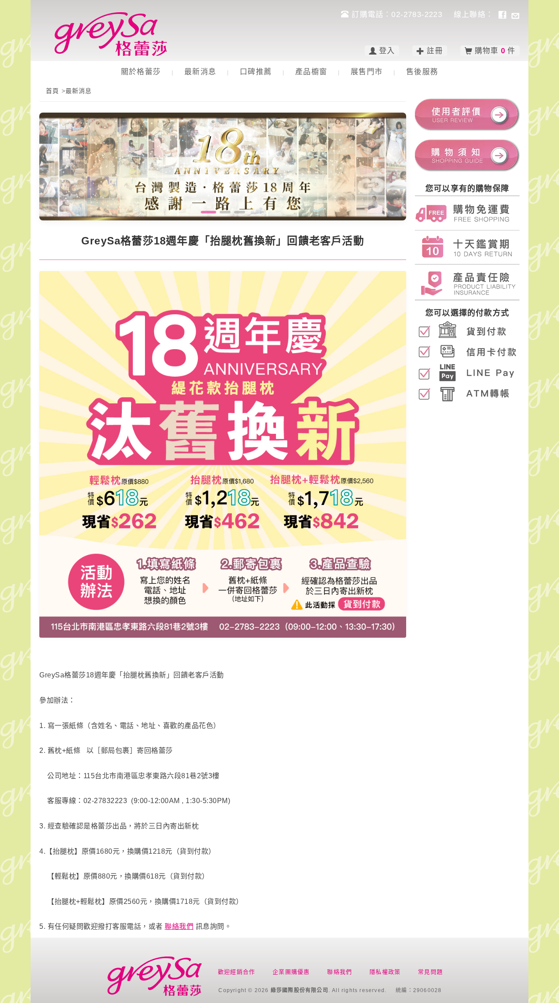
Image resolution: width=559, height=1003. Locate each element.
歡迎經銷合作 (236, 972)
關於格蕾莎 (141, 72)
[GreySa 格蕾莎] (111, 34)
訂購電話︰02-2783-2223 (397, 14)
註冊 (434, 51)
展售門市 (367, 72)
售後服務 (422, 72)
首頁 (52, 90)
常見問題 (430, 972)
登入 (387, 51)
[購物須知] (467, 154)
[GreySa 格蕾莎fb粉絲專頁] (502, 14)
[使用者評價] (467, 112)
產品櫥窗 (311, 72)
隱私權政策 (384, 972)
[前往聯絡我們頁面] (515, 14)
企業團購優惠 (291, 972)
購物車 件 (495, 51)
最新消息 (200, 72)
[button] (206, 212)
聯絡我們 (179, 926)
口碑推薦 (256, 72)
